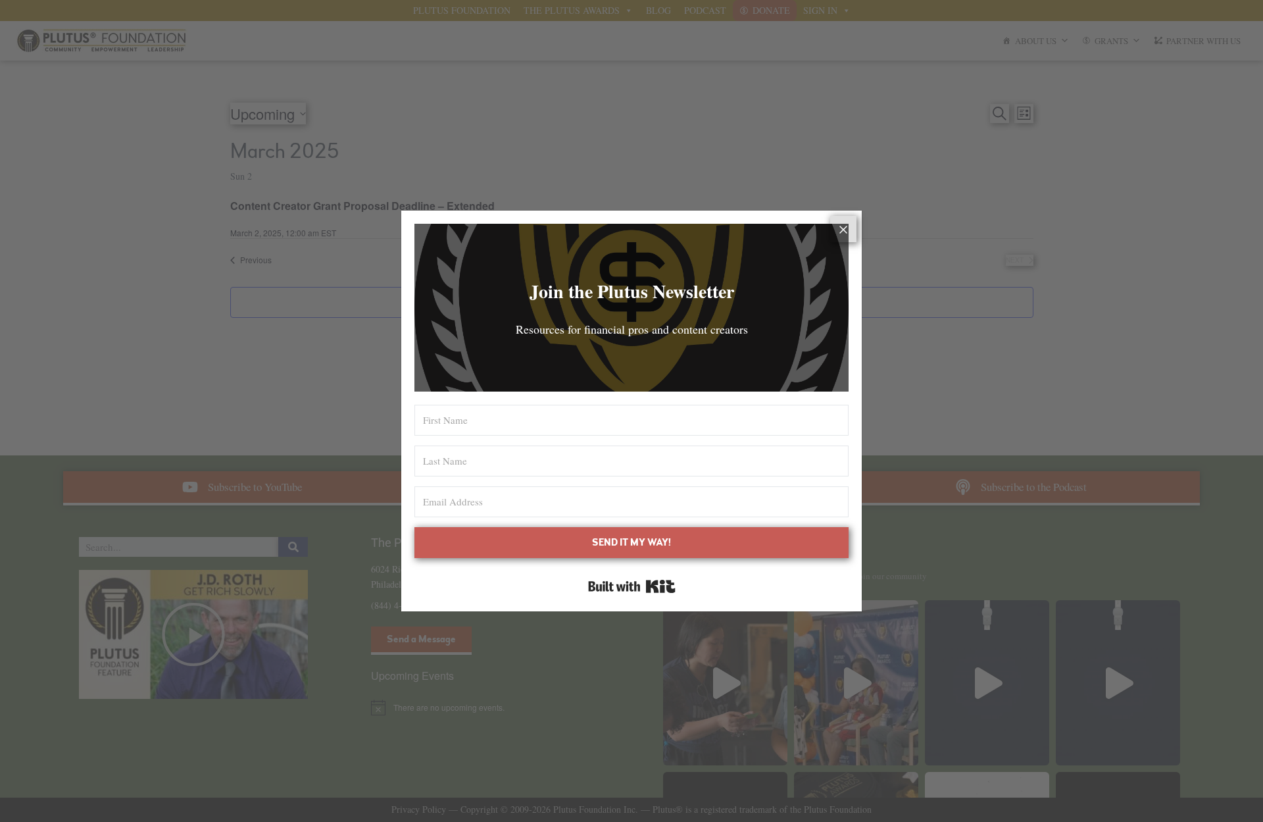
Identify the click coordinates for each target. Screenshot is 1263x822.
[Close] (843, 229)
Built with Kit (632, 586)
